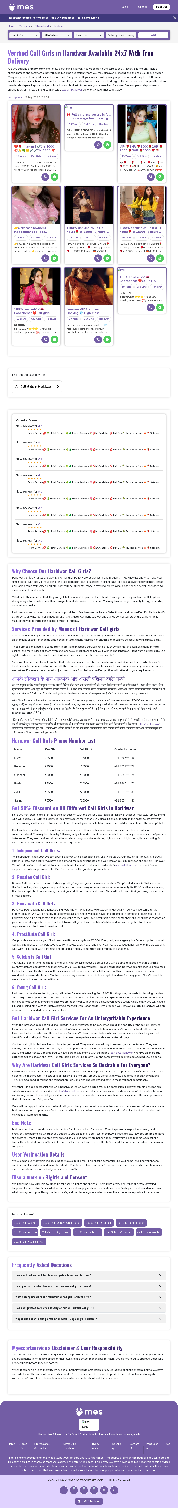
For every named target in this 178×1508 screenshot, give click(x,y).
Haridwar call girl (69, 1091)
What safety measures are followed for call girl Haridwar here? (53, 1297)
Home (11, 1444)
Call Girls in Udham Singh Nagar (61, 1223)
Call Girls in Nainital (148, 1232)
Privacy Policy (94, 1446)
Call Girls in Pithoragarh (131, 1223)
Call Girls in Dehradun (87, 1232)
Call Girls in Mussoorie (119, 1232)
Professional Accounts (42, 1446)
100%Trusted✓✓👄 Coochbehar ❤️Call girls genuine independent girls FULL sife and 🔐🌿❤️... (33, 311)
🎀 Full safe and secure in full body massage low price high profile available (89, 116)
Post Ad (161, 7)
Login (125, 7)
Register (141, 7)
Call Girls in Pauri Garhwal (29, 1242)
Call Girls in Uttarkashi (99, 1223)
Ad (40, 426)
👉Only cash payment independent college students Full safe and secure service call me (36, 230)
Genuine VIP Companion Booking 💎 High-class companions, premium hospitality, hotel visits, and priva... (87, 311)
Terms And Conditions (69, 1446)
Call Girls (36, 156)
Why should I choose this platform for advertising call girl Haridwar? (56, 1319)
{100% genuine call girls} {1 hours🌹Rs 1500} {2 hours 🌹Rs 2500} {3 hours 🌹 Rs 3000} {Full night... (88, 230)
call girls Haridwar (149, 724)
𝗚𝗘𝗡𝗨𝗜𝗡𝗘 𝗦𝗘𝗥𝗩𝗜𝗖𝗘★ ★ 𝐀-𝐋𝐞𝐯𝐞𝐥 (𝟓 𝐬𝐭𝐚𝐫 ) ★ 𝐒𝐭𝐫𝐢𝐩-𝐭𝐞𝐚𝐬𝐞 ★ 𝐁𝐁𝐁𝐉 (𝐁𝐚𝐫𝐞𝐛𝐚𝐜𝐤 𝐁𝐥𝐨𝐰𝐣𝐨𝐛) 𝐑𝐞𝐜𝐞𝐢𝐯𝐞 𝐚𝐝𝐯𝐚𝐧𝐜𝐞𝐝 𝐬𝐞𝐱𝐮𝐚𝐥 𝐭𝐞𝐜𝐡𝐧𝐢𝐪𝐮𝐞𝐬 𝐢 (89, 134)
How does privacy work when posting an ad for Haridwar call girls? (54, 1308)
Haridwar (51, 156)
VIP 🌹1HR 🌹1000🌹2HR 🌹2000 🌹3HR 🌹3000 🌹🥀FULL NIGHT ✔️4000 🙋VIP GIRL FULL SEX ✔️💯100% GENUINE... (141, 148)
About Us (23, 1446)
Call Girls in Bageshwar (56, 1232)
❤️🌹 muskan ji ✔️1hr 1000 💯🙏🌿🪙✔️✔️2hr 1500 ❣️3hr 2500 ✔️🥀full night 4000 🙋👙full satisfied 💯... (36, 148)
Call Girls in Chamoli (26, 1223)
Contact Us (134, 1446)
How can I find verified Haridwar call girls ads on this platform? (53, 1275)
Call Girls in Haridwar (35, 387)
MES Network (92, 1501)
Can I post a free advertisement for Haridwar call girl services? (53, 1286)
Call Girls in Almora (25, 1232)
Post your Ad (152, 1446)
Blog (167, 1444)
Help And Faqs (115, 1446)
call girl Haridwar (72, 90)
